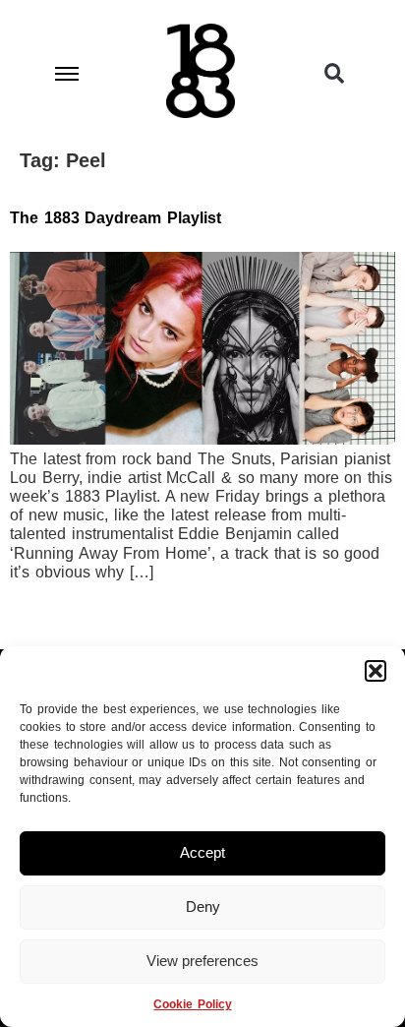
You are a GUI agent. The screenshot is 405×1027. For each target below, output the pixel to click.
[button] (375, 671)
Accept (202, 852)
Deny (203, 906)
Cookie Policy (192, 1004)
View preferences (202, 960)
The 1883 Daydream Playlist (115, 218)
